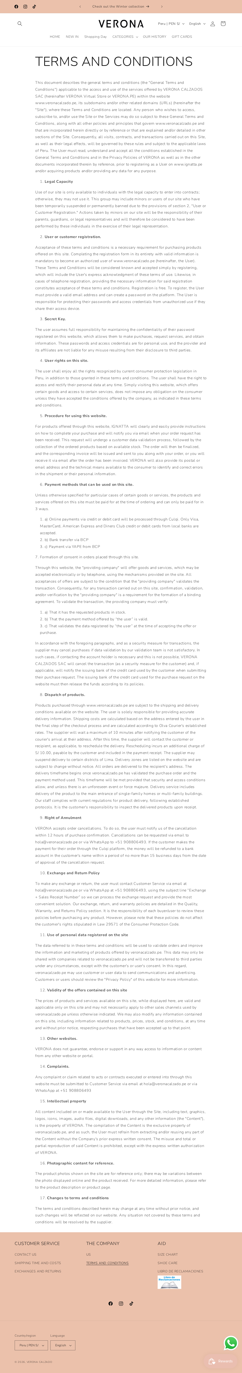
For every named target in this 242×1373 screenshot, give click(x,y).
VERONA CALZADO (39, 1362)
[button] (20, 23)
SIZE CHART (168, 1254)
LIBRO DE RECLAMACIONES (180, 1271)
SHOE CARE (167, 1263)
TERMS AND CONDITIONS (107, 1263)
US (88, 1254)
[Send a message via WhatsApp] (231, 1343)
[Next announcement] (162, 6)
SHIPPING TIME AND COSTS (38, 1263)
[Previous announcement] (80, 6)
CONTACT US (26, 1254)
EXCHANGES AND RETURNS (38, 1271)
